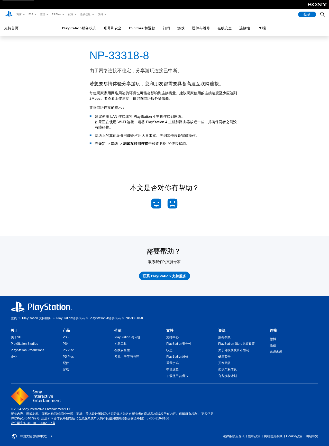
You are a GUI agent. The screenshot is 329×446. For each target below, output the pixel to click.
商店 (18, 14)
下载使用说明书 (177, 376)
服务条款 (224, 337)
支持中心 (172, 337)
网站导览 (312, 436)
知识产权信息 (227, 369)
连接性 (244, 28)
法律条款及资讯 (233, 436)
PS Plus (56, 14)
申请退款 (172, 369)
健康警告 (224, 356)
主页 (14, 318)
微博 (273, 339)
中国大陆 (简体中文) (33, 436)
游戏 (42, 14)
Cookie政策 (294, 436)
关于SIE (16, 337)
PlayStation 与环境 (127, 337)
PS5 (30, 14)
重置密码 (172, 363)
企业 (14, 356)
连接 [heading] (273, 330)
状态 (169, 350)
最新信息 (85, 14)
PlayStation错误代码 (70, 318)
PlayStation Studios (24, 344)
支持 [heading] (169, 330)
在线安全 (224, 28)
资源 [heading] (221, 330)
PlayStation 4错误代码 (105, 318)
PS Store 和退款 (142, 28)
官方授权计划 (227, 376)
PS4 (66, 344)
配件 (70, 14)
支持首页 (11, 28)
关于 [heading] (14, 330)
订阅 (166, 28)
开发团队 (224, 363)
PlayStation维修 (177, 356)
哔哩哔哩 (276, 352)
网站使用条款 (273, 436)
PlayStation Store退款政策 (236, 344)
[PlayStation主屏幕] (9, 14)
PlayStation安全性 (178, 344)
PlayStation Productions (27, 350)
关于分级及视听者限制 (233, 350)
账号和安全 (113, 28)
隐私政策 (254, 436)
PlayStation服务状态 (79, 28)
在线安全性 (122, 350)
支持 (100, 14)
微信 (273, 345)
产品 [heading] (66, 330)
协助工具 (120, 344)
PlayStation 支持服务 (36, 318)
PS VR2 (68, 350)
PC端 (262, 28)
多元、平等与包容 (126, 356)
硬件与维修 (201, 28)
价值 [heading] (118, 330)
